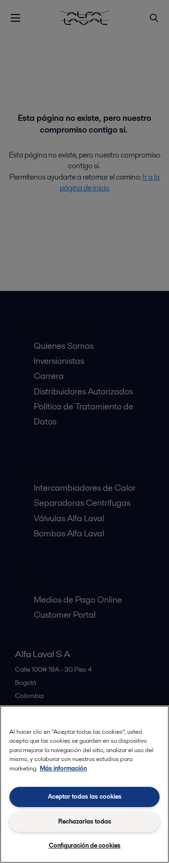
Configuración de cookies (85, 845)
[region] (84, 784)
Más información (63, 768)
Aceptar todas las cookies (85, 796)
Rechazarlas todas (84, 821)
